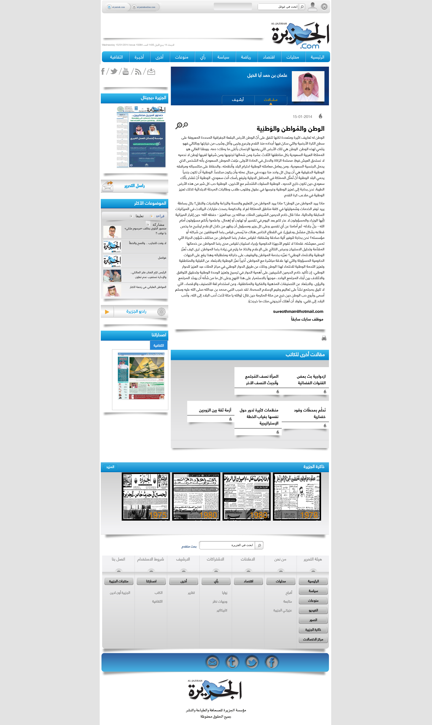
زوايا (224, 592)
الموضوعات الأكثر (150, 202)
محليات (281, 581)
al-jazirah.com (118, 7)
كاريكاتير (222, 610)
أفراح (289, 592)
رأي (216, 581)
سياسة (313, 590)
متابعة (288, 601)
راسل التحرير (134, 185)
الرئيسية (317, 57)
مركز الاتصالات (313, 639)
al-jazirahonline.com (146, 7)
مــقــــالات (270, 99)
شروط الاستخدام (150, 558)
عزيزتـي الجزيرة (283, 610)
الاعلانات (248, 558)
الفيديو (313, 610)
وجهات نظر (220, 601)
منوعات (313, 600)
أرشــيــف (238, 99)
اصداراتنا (159, 334)
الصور (313, 619)
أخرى (159, 57)
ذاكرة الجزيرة (314, 466)
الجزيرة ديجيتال (153, 97)
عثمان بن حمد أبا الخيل (267, 74)
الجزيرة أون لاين (120, 592)
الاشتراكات (215, 558)
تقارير (191, 592)
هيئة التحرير (313, 558)
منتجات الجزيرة (118, 581)
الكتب (158, 592)
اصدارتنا (151, 581)
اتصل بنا (118, 558)
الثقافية (159, 345)
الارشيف (183, 558)
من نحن (280, 558)
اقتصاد (248, 581)
